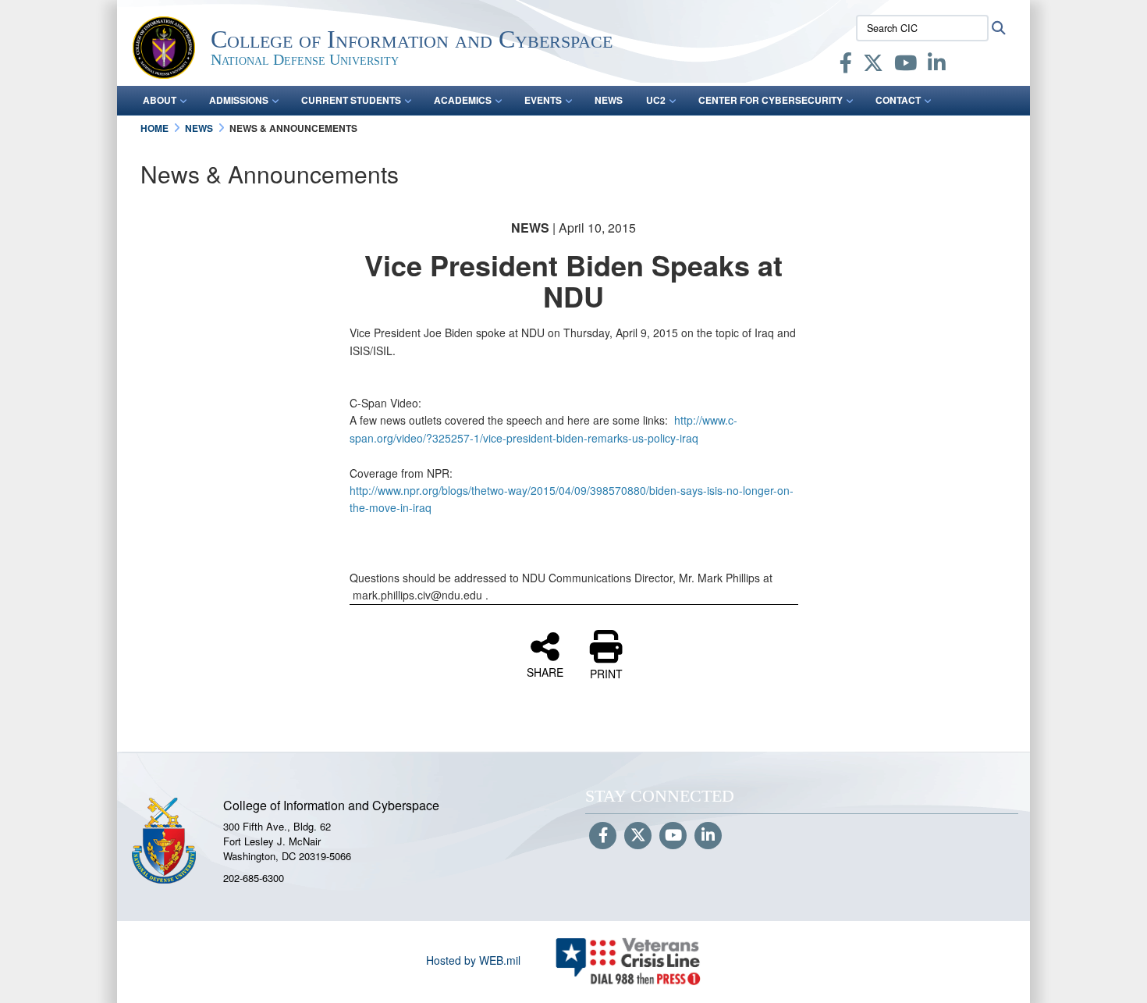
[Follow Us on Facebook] (602, 836)
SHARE (545, 671)
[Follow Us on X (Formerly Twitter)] (638, 836)
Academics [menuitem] (463, 100)
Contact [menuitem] (898, 100)
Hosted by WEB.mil (473, 960)
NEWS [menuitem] (609, 100)
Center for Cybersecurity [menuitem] (770, 100)
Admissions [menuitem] (238, 100)
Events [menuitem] (543, 100)
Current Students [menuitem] (351, 100)
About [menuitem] (159, 100)
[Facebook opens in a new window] (846, 65)
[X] (873, 65)
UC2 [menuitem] (656, 100)
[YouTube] (905, 65)
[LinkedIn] (937, 65)
